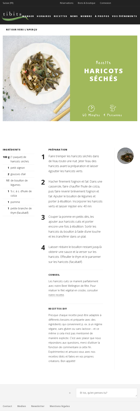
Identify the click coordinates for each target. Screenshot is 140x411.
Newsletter (37, 406)
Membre (86, 16)
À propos (102, 16)
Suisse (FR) (8, 3)
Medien (21, 406)
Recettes (60, 16)
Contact (7, 406)
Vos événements (124, 16)
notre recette (56, 295)
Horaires (44, 16)
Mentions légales (60, 406)
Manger (28, 16)
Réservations (66, 3)
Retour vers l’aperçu (21, 29)
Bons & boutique (86, 3)
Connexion (105, 3)
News (74, 16)
